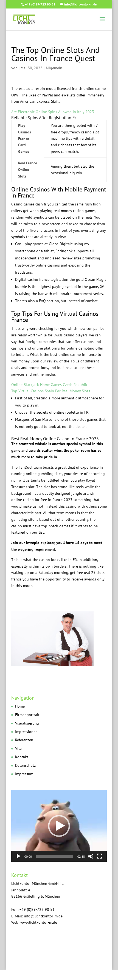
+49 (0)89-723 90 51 (40, 4)
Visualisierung (27, 723)
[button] (59, 826)
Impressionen (26, 731)
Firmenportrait (27, 714)
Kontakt (21, 756)
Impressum (24, 773)
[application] (59, 826)
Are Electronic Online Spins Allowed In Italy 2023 (52, 111)
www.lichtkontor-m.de (38, 922)
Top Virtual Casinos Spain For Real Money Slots (50, 390)
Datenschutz (25, 765)
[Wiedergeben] (18, 856)
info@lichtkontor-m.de (43, 916)
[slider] (54, 856)
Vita (18, 748)
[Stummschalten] (91, 856)
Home (20, 706)
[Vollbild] (99, 856)
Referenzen (24, 739)
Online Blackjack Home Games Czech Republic (49, 384)
